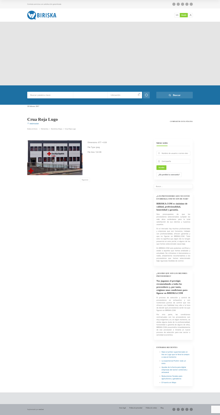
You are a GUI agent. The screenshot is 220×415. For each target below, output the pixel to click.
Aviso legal (122, 408)
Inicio (35, 129)
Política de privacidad (135, 408)
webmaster (34, 123)
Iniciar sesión (162, 143)
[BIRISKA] (42, 15)
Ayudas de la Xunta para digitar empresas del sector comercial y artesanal (174, 369)
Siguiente (85, 180)
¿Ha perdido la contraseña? (169, 175)
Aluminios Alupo (56, 129)
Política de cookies (151, 408)
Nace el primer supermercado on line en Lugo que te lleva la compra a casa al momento (175, 354)
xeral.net (41, 409)
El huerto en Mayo (169, 382)
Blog (162, 408)
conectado (53, 201)
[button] (190, 15)
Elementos (44, 129)
